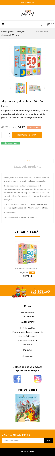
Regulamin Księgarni (27, 336)
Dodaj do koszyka (26, 135)
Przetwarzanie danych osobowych (27, 332)
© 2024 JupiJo (27, 451)
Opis (27, 161)
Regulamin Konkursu (27, 340)
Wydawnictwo (27, 312)
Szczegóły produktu (27, 166)
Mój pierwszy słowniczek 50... (28, 268)
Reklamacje (28, 344)
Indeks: (4, 106)
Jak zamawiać (27, 356)
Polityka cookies (27, 328)
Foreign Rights (27, 316)
